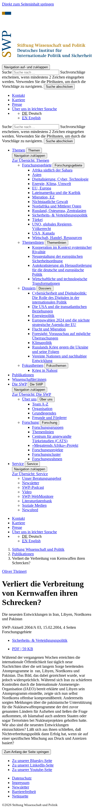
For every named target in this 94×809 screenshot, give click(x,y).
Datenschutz (22, 778)
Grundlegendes (44, 413)
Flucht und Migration (49, 329)
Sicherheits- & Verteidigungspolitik (59, 215)
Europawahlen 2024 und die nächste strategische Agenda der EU (61, 322)
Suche (7, 72)
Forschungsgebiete (37, 165)
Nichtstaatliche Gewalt (50, 202)
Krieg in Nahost (44, 370)
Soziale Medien (34, 505)
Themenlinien (33, 242)
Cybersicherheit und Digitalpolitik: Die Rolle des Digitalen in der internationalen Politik (59, 297)
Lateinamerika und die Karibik (56, 192)
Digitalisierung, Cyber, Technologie (60, 179)
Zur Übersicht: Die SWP (31, 394)
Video (27, 492)
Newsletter (30, 483)
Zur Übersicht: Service (30, 474)
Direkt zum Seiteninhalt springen (28, 4)
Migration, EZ (43, 197)
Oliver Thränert (14, 571)
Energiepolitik (43, 316)
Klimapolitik (42, 342)
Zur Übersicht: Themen (30, 160)
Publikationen (23, 375)
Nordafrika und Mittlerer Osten (56, 206)
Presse (17, 104)
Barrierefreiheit (24, 792)
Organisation (42, 408)
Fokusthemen (32, 365)
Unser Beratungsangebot (41, 478)
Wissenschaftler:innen (29, 379)
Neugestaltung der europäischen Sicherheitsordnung (57, 258)
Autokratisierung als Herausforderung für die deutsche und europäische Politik (62, 269)
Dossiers (29, 288)
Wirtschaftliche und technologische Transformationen (59, 281)
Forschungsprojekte (47, 450)
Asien (36, 174)
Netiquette (20, 796)
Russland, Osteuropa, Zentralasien (59, 210)
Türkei (37, 220)
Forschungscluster (46, 454)
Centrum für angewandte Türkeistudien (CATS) (51, 438)
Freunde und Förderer (49, 418)
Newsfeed (30, 510)
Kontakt (18, 95)
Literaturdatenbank (37, 501)
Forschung (30, 422)
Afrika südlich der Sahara (52, 170)
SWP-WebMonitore (37, 496)
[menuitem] (52, 778)
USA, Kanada (43, 233)
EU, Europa (41, 188)
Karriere (18, 100)
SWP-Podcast (33, 487)
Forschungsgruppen (47, 427)
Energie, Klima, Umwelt (51, 184)
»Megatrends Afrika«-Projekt (55, 445)
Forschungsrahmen (47, 459)
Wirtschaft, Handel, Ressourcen (57, 238)
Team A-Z (40, 404)
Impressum (20, 782)
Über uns (29, 399)
